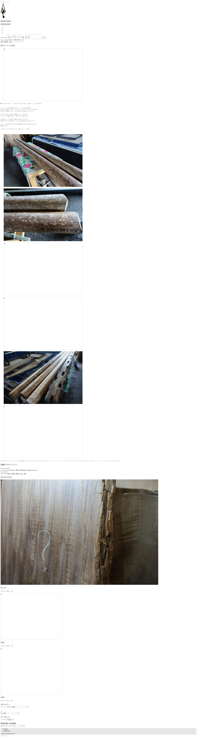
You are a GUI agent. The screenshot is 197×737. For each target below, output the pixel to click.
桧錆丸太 (86, 461)
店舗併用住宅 (37, 461)
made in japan (29, 461)
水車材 (2, 697)
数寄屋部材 (117, 461)
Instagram (7, 731)
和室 (106, 461)
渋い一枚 (3, 588)
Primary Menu (5, 24)
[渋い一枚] (79, 584)
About (5, 29)
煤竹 (79, 461)
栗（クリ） (70, 461)
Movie (5, 32)
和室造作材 (111, 461)
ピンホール (52, 461)
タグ (1, 711)
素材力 (82, 461)
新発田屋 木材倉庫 (6, 21)
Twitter (6, 729)
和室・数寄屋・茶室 (6, 42)
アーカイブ (4, 719)
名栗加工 (92, 461)
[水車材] (31, 694)
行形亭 (2, 642)
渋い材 (75, 461)
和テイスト (59, 461)
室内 (47, 461)
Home (5, 27)
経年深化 (43, 461)
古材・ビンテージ (100, 461)
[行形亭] (31, 639)
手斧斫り (64, 461)
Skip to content (5, 1)
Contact (6, 31)
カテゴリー (4, 707)
